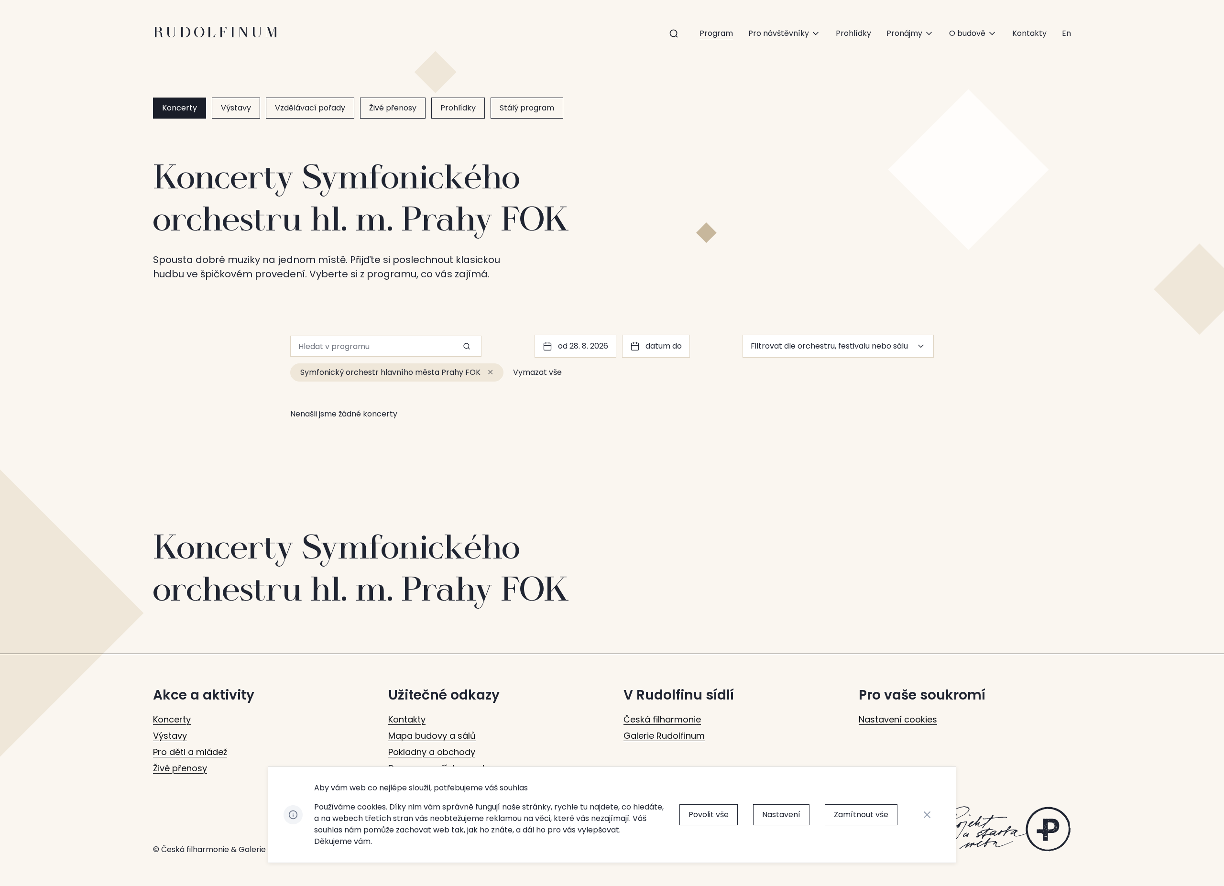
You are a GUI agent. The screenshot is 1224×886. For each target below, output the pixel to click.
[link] (1066, 33)
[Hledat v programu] (466, 346)
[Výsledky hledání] (673, 33)
